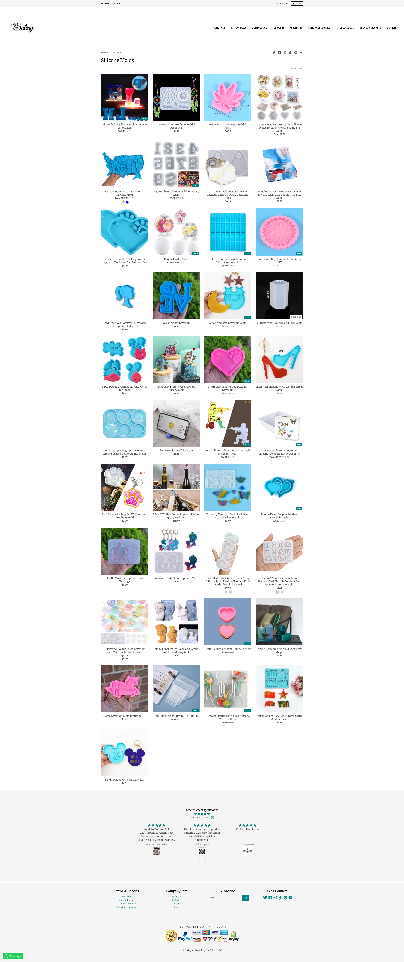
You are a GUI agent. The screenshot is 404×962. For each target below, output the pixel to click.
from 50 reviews (200, 817)
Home (103, 52)
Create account (282, 3)
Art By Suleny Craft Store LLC (206, 950)
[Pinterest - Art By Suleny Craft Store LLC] (296, 52)
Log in (270, 3)
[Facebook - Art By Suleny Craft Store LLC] (279, 52)
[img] (202, 814)
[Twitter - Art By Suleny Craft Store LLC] (274, 52)
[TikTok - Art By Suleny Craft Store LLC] (290, 52)
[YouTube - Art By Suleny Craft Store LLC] (301, 52)
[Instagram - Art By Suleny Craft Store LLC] (285, 52)
